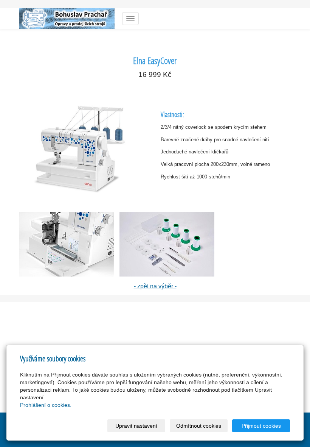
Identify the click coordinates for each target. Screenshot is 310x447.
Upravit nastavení (136, 426)
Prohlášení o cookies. (45, 405)
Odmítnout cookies (198, 426)
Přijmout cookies (261, 426)
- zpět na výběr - (155, 286)
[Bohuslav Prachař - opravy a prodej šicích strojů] (67, 17)
